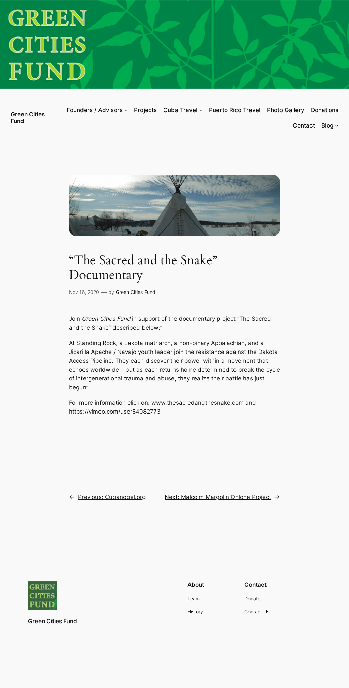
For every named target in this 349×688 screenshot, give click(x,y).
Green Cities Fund (28, 117)
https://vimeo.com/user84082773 (115, 411)
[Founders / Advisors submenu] (125, 110)
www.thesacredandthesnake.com (197, 402)
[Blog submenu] (336, 125)
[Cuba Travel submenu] (200, 110)
